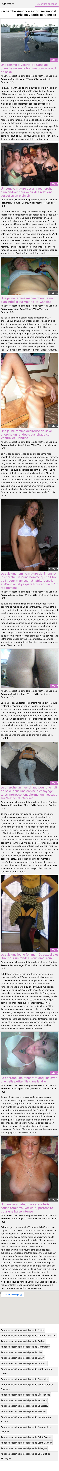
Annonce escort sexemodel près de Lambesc (24, 1363)
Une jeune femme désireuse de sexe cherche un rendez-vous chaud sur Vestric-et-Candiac (26, 434)
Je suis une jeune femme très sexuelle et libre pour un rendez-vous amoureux (29, 956)
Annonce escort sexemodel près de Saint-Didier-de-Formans (27, 1387)
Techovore (7, 4)
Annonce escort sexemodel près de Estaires (23, 1411)
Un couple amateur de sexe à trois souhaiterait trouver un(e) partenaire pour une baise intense (27, 1208)
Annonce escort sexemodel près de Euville (22, 1330)
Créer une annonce (47, 3)
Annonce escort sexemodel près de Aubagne (24, 1448)
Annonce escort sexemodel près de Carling (23, 1341)
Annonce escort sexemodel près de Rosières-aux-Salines (26, 1419)
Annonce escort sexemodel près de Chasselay (24, 1405)
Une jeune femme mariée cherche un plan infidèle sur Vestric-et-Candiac (27, 300)
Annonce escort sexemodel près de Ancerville (24, 1379)
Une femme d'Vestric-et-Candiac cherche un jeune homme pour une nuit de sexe (28, 68)
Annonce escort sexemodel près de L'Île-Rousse (25, 1394)
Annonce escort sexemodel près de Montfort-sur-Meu (28, 1335)
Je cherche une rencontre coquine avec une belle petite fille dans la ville (29, 1079)
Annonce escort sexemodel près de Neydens (24, 1400)
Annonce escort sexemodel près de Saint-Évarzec (26, 1437)
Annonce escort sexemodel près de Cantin (22, 1357)
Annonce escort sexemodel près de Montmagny (25, 1346)
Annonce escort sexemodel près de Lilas (21, 1352)
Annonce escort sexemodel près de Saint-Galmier (26, 1442)
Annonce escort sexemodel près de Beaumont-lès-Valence (27, 1429)
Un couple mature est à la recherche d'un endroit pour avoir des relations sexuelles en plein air (27, 192)
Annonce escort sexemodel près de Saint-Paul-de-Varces (27, 1371)
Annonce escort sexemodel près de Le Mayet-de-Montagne (26, 1456)
